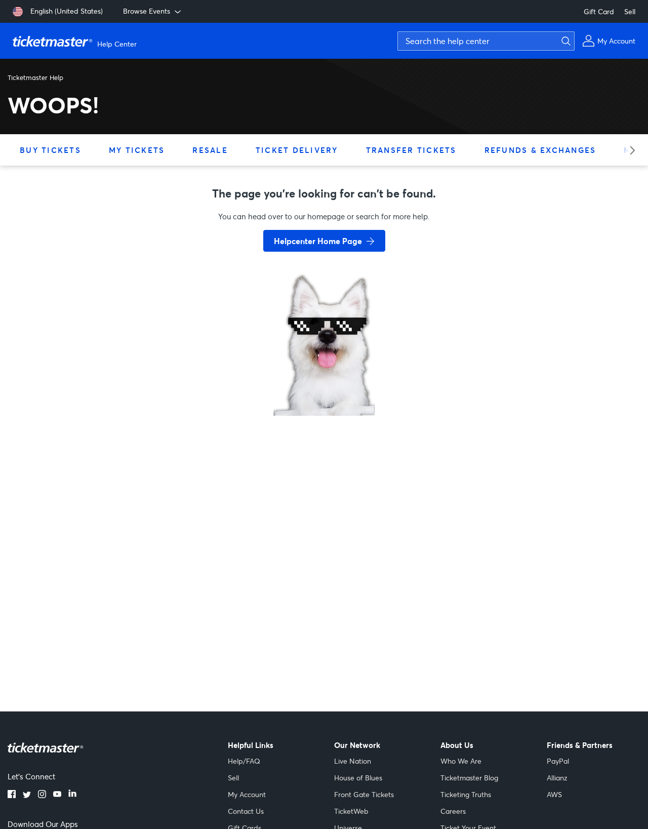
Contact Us (246, 811)
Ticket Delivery (297, 150)
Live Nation (352, 761)
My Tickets (137, 150)
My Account (247, 794)
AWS (554, 794)
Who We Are (460, 761)
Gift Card (599, 11)
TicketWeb (351, 811)
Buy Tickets (50, 150)
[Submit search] (564, 41)
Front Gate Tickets (364, 794)
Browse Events (146, 11)
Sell (629, 11)
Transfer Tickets (411, 150)
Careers (453, 811)
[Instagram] (42, 795)
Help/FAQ (244, 761)
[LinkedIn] (72, 795)
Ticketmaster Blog (469, 777)
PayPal (558, 761)
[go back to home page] (324, 380)
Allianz (557, 777)
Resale (210, 150)
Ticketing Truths (465, 794)
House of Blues (358, 777)
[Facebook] (12, 795)
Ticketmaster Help (35, 77)
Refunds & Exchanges (540, 150)
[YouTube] (57, 795)
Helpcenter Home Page (318, 240)
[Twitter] (27, 795)
